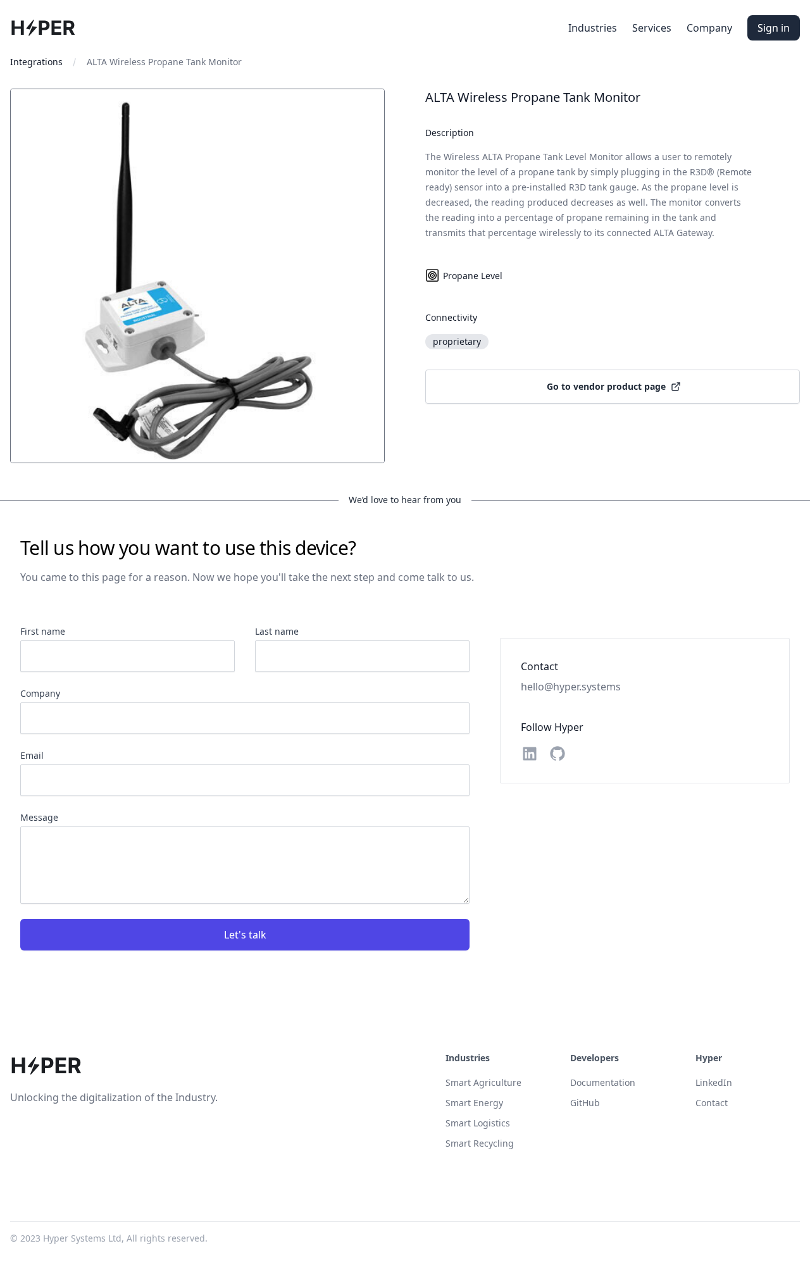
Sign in (773, 28)
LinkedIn (713, 1082)
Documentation (602, 1082)
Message (39, 817)
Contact (711, 1103)
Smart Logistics (478, 1123)
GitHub (585, 1103)
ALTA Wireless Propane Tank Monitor (164, 62)
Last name (277, 631)
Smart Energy (474, 1103)
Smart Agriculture (483, 1082)
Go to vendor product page (606, 386)
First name (42, 631)
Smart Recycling (480, 1143)
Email (32, 755)
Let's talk (245, 935)
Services (651, 28)
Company (709, 28)
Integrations (36, 62)
